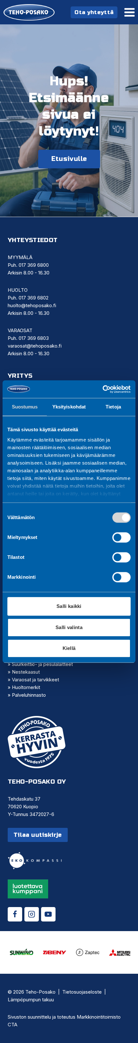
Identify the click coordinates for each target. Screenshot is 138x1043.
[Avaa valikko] (129, 12)
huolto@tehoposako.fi (32, 305)
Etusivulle (69, 159)
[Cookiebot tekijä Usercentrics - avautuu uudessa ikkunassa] (102, 389)
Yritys (20, 375)
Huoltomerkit (26, 687)
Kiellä (69, 648)
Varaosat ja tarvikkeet (35, 680)
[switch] (121, 537)
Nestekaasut (26, 672)
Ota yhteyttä (94, 12)
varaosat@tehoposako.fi (35, 346)
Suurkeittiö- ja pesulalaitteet (42, 664)
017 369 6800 (34, 265)
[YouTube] (48, 914)
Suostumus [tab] (25, 406)
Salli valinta (69, 627)
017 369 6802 (33, 298)
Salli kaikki (69, 606)
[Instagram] (31, 914)
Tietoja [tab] (113, 406)
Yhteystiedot (33, 240)
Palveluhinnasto (29, 695)
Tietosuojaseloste (82, 992)
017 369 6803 (34, 338)
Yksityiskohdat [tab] (69, 406)
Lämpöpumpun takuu (31, 1000)
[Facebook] (15, 914)
